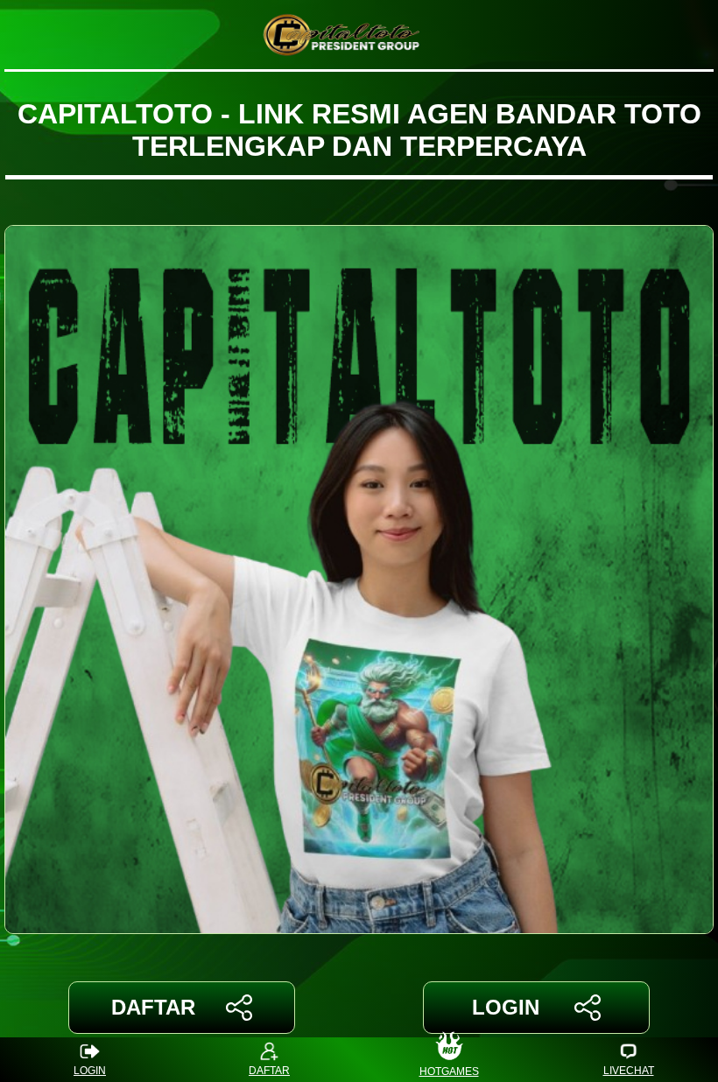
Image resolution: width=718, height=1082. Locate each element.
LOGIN (505, 1007)
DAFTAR (153, 1007)
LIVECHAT (628, 1070)
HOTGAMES (449, 1070)
